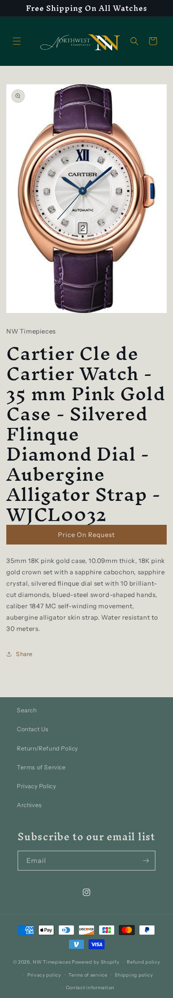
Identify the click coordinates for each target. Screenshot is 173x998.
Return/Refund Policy (47, 748)
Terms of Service (41, 767)
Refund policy (143, 962)
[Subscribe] (145, 860)
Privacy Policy (36, 786)
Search (27, 710)
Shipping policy (134, 975)
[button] (17, 41)
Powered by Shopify (96, 962)
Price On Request (86, 535)
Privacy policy (44, 975)
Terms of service (87, 975)
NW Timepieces (52, 962)
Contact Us (33, 729)
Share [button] (24, 654)
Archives (29, 805)
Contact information (90, 987)
